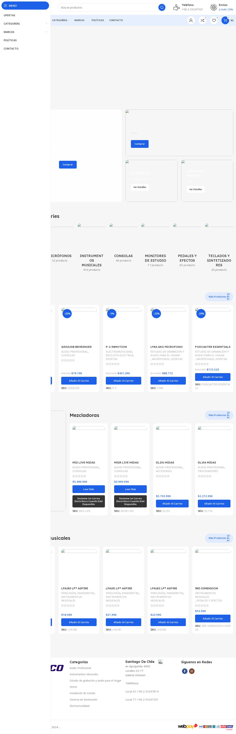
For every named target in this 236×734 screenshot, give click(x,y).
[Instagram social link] (192, 671)
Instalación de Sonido (82, 693)
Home (73, 687)
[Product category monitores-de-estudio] (155, 246)
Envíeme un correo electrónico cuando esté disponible (88, 501)
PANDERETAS (85, 593)
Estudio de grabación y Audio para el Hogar (95, 680)
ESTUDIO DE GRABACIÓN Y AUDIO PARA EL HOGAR (167, 353)
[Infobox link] (144, 662)
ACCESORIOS (164, 471)
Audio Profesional (80, 668)
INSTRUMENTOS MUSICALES (71, 598)
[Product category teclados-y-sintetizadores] (219, 248)
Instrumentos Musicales (84, 674)
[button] (79, 381)
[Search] (161, 7)
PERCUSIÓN (68, 593)
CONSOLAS (68, 355)
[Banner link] (179, 133)
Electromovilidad (79, 706)
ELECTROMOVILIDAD (119, 351)
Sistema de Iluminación (83, 699)
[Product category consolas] (124, 243)
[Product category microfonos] (60, 243)
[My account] (191, 20)
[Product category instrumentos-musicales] (92, 248)
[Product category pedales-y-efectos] (187, 246)
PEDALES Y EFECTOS (209, 600)
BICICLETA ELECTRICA (119, 355)
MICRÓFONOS (160, 359)
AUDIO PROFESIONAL (74, 351)
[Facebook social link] (185, 671)
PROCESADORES (208, 471)
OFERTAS (111, 359)
